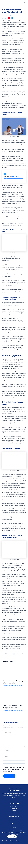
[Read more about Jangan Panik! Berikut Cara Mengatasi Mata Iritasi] (14, 697)
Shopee (14, 822)
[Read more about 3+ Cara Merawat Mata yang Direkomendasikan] (14, 672)
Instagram (14, 808)
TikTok (14, 810)
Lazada (14, 820)
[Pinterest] (9, 18)
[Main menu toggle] (24, 2)
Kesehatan (16, 685)
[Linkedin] (12, 18)
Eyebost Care (14, 807)
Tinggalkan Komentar (8, 685)
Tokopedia (14, 823)
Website (14, 812)
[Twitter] (5, 18)
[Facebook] (2, 18)
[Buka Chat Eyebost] (5, 841)
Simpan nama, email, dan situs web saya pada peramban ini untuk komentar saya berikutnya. (13, 769)
